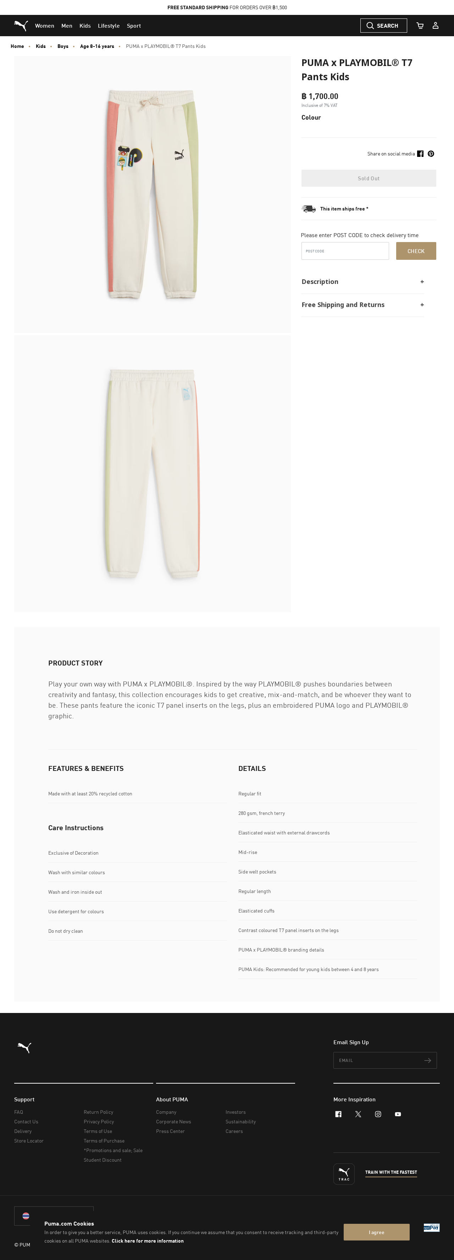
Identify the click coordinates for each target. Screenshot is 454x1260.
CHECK (416, 251)
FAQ (18, 1112)
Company (166, 1112)
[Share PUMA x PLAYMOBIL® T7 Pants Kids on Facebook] (420, 153)
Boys (62, 46)
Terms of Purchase (104, 1141)
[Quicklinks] (435, 25)
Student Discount (103, 1160)
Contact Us (26, 1121)
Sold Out (369, 178)
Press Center (170, 1131)
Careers (234, 1131)
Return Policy (98, 1112)
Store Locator (29, 1141)
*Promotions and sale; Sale (113, 1150)
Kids (41, 46)
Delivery (23, 1131)
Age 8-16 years (97, 46)
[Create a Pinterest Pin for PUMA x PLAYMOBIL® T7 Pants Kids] (431, 153)
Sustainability (241, 1121)
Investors (236, 1112)
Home (17, 46)
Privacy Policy (99, 1121)
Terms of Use (98, 1131)
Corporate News (173, 1121)
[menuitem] (45, 25)
